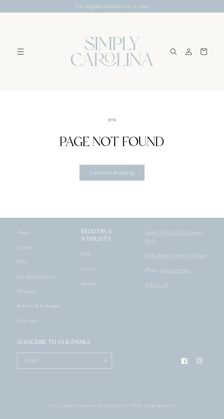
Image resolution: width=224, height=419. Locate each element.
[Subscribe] (104, 361)
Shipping (26, 291)
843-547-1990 (175, 270)
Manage (89, 283)
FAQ (22, 261)
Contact (25, 247)
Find (86, 254)
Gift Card (27, 320)
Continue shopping (112, 172)
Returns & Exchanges (39, 306)
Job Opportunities (36, 276)
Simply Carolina (78, 405)
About (23, 232)
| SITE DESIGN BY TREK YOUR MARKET (135, 405)
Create (88, 269)
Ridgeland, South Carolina (175, 255)
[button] (20, 51)
